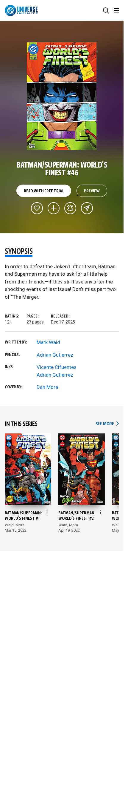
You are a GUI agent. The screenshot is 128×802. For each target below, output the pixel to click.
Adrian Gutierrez (55, 355)
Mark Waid (48, 342)
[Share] (87, 208)
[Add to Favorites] (37, 208)
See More (107, 424)
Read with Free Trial (44, 191)
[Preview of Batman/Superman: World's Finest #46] (62, 96)
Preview (92, 191)
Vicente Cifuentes (57, 367)
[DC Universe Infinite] (21, 10)
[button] (106, 10)
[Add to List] (54, 208)
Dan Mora (47, 387)
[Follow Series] (70, 208)
